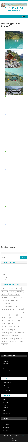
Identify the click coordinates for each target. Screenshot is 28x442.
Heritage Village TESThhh (9, 309)
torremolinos (6, 335)
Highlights (9, 438)
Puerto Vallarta (7, 326)
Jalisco (5, 312)
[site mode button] (23, 16)
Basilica (20, 291)
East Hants (5, 270)
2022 (18, 288)
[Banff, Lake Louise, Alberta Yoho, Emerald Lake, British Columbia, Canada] (14, 90)
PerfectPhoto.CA (14, 8)
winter (4, 344)
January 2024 (6, 387)
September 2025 (7, 382)
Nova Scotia (5, 268)
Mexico (5, 315)
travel (4, 338)
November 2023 (6, 390)
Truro (12, 338)
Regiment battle (7, 329)
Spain (4, 274)
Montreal (13, 315)
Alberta (5, 291)
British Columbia (14, 294)
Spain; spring (18, 329)
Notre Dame (6, 320)
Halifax (18, 306)
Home (4, 438)
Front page (5, 279)
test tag (21, 332)
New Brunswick (6, 318)
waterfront (13, 341)
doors (22, 297)
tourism (15, 335)
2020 (11, 288)
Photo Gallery (16, 438)
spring (4, 332)
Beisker (4, 294)
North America (18, 318)
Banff (12, 291)
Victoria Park (20, 338)
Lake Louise (13, 312)
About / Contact (15, 440)
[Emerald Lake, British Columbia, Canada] (14, 40)
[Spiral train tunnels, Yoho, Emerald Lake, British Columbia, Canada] (14, 123)
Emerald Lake (15, 300)
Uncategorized (6, 277)
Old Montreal (6, 323)
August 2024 (6, 385)
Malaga (22, 312)
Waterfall (5, 341)
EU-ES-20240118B (7, 306)
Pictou (15, 323)
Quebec (17, 326)
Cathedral (14, 297)
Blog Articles (23, 438)
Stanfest (12, 332)
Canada (4, 266)
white (22, 341)
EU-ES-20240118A (7, 303)
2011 (4, 288)
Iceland (20, 309)
